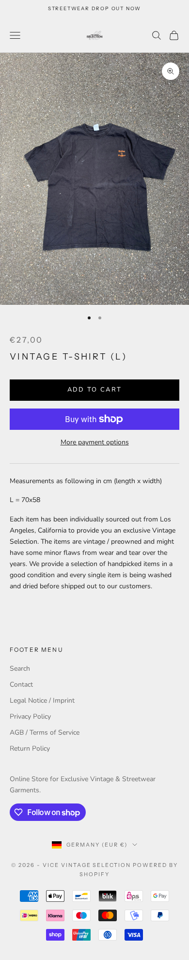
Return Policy (30, 748)
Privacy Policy (30, 716)
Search (20, 668)
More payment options (95, 442)
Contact (21, 684)
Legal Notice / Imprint (42, 700)
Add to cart (94, 389)
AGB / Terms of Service (44, 732)
